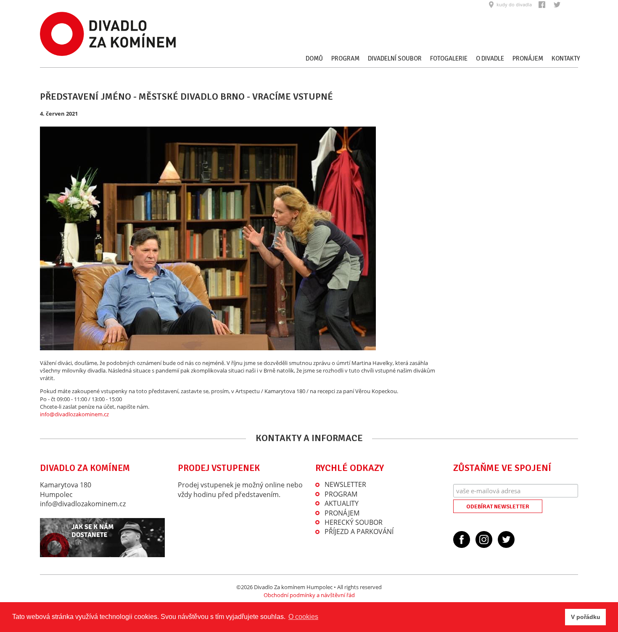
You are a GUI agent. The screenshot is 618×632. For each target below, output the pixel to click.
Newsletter (345, 484)
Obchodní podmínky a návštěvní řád (309, 595)
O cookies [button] (303, 616)
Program (345, 58)
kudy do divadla (514, 4)
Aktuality (342, 503)
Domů (314, 58)
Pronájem (527, 58)
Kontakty (566, 58)
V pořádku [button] (585, 616)
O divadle (490, 58)
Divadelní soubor (395, 58)
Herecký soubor (354, 522)
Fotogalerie (448, 58)
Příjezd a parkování (359, 531)
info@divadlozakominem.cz (74, 414)
